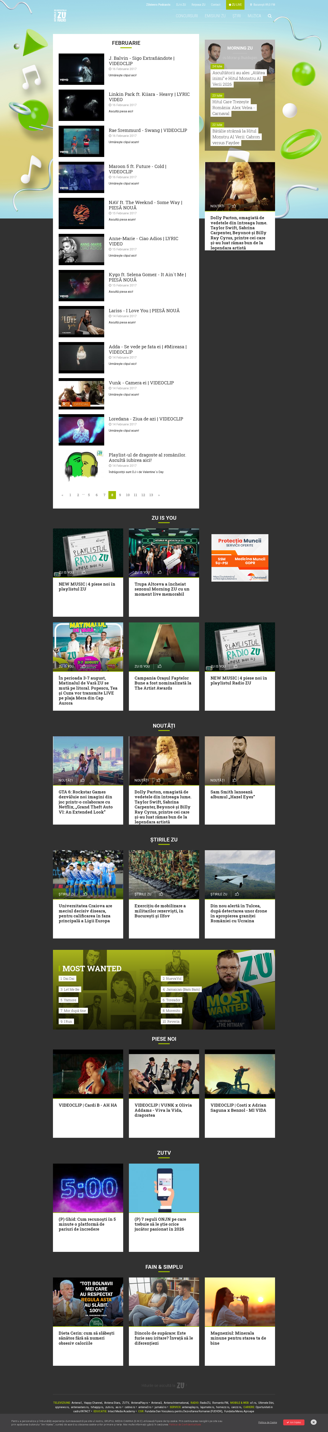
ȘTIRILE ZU (164, 840)
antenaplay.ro (190, 1407)
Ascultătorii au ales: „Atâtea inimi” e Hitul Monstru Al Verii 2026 (238, 78)
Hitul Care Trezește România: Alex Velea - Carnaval (233, 107)
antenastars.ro (80, 1407)
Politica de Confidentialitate (185, 1424)
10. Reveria (171, 1021)
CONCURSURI (187, 15)
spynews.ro (62, 1407)
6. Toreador (172, 1000)
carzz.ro (236, 1407)
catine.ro (130, 1407)
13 (151, 495)
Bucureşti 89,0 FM (263, 4)
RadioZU (205, 1402)
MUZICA (254, 15)
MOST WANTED (91, 968)
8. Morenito (171, 1010)
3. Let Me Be (70, 989)
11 (135, 495)
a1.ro (253, 1402)
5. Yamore (68, 1000)
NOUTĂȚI (164, 726)
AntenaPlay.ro (139, 1402)
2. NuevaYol (172, 978)
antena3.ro (144, 1407)
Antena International (176, 1402)
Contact (215, 4)
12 (143, 495)
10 (128, 495)
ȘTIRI (237, 15)
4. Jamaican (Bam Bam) (181, 989)
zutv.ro (109, 1407)
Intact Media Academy (121, 1411)
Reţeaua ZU (198, 4)
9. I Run (66, 1021)
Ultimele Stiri (266, 1402)
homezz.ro (222, 1407)
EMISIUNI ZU (215, 15)
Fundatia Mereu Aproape (239, 1411)
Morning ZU (240, 48)
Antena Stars (112, 1402)
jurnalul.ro (160, 1407)
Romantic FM (220, 1402)
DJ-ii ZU (181, 4)
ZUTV (125, 1402)
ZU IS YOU (164, 518)
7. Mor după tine (73, 1010)
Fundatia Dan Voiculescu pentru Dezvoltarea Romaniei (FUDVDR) (183, 1411)
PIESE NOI (164, 1039)
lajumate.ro (207, 1407)
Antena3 (156, 1402)
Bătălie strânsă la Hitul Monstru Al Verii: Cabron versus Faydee (236, 136)
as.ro (118, 1407)
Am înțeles (295, 1422)
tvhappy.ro (97, 1407)
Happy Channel (93, 1402)
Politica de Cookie (267, 1422)
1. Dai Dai (67, 978)
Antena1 (77, 1402)
